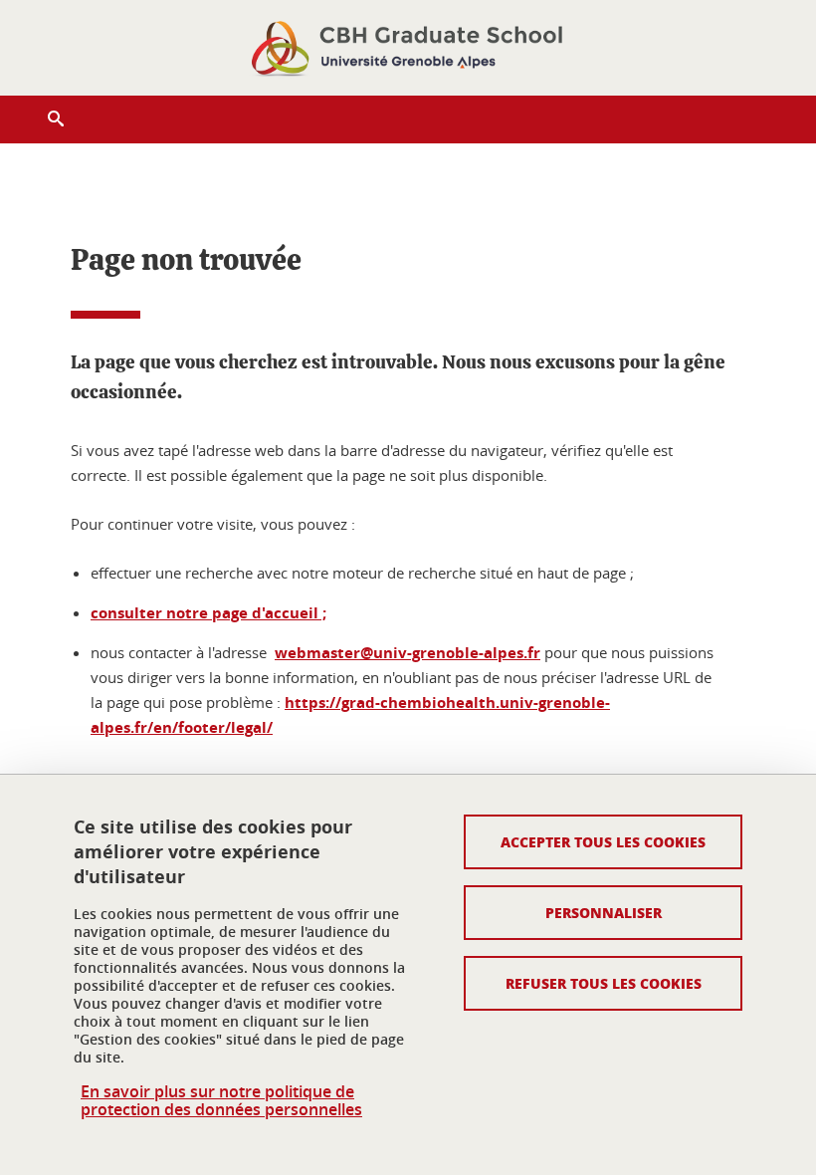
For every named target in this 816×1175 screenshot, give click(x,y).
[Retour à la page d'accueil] (408, 48)
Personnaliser (603, 912)
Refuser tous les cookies (604, 983)
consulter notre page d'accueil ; (208, 612)
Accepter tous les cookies (603, 841)
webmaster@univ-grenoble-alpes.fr (407, 652)
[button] (56, 119)
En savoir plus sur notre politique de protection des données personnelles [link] (221, 1100)
